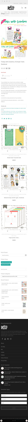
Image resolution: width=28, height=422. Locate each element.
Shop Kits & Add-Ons (6, 264)
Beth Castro (11, 194)
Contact (2, 352)
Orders (25, 3)
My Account (16, 3)
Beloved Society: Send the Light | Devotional (14, 197)
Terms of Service (4, 357)
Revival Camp (16, 155)
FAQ (2, 349)
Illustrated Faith (19, 154)
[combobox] (14, 276)
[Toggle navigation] (25, 8)
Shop (9, 12)
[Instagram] (9, 1)
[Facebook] (2, 1)
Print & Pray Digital (14, 12)
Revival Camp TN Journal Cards (14, 157)
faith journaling (19, 111)
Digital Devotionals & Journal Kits (13, 108)
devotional (13, 111)
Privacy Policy (4, 360)
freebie (24, 111)
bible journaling (6, 111)
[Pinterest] (7, 1)
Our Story (3, 346)
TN (22, 112)
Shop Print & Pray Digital (6, 262)
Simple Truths (19, 112)
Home (5, 12)
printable (11, 112)
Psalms (14, 112)
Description (3, 78)
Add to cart (7, 151)
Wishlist (20, 3)
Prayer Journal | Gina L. (14, 237)
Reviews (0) (3, 106)
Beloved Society (5, 194)
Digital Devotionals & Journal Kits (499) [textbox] (14, 276)
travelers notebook (9, 114)
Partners (3, 355)
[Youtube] (4, 1)
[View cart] (22, 8)
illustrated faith (4, 112)
